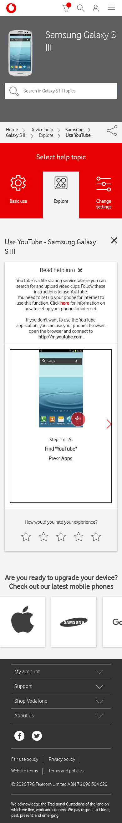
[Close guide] (114, 240)
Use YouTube (78, 135)
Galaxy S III (16, 135)
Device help (41, 129)
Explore (46, 135)
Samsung (74, 129)
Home (12, 129)
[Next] (109, 424)
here (64, 303)
